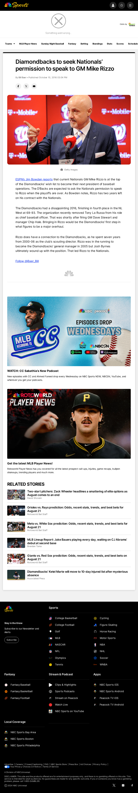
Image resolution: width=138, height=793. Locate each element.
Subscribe (11, 640)
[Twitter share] (26, 86)
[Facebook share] (18, 86)
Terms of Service (51, 767)
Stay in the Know (13, 623)
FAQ (46, 764)
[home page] (16, 5)
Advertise (8, 764)
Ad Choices (85, 764)
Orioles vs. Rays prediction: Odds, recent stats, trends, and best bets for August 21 (75, 509)
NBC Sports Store (59, 764)
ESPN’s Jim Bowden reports (34, 179)
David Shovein (34, 498)
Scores (120, 43)
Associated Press (36, 578)
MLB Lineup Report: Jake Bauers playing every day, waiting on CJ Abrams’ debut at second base (77, 541)
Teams (8, 43)
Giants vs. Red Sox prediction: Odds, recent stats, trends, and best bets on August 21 (77, 557)
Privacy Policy (100, 764)
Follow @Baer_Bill (27, 261)
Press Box (73, 764)
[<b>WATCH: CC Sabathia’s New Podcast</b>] (69, 331)
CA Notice (36, 767)
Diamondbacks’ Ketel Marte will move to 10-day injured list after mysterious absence (77, 573)
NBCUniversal (23, 772)
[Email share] (34, 86)
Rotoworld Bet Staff (37, 514)
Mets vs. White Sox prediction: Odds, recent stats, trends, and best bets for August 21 (77, 525)
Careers (19, 764)
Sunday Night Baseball (52, 43)
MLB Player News (28, 43)
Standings (97, 43)
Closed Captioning (33, 764)
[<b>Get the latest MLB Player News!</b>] (69, 424)
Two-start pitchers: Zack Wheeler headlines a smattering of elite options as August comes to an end (77, 493)
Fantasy (72, 43)
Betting (84, 43)
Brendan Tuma (34, 546)
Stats (109, 43)
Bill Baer (22, 77)
